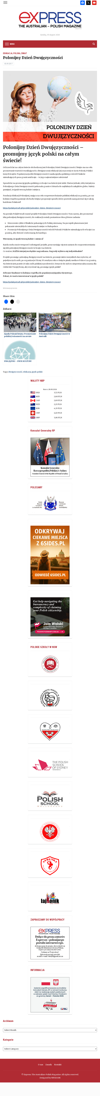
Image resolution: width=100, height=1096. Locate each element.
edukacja (27, 372)
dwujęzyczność (15, 372)
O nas (40, 1064)
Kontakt (57, 1064)
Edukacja (7, 53)
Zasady (48, 1064)
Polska (16, 53)
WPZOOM (55, 1078)
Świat (24, 53)
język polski (37, 372)
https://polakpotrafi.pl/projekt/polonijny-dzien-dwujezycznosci (32, 208)
